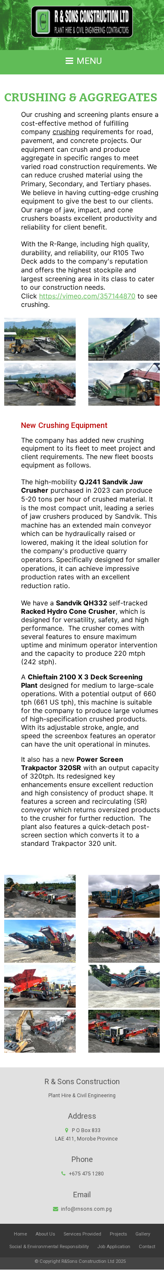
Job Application (113, 1246)
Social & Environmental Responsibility (49, 1246)
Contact (147, 1246)
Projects (118, 1234)
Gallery (142, 1234)
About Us (45, 1234)
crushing (66, 131)
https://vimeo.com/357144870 (87, 296)
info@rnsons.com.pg (86, 1209)
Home (20, 1234)
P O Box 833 (86, 1134)
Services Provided (82, 1234)
